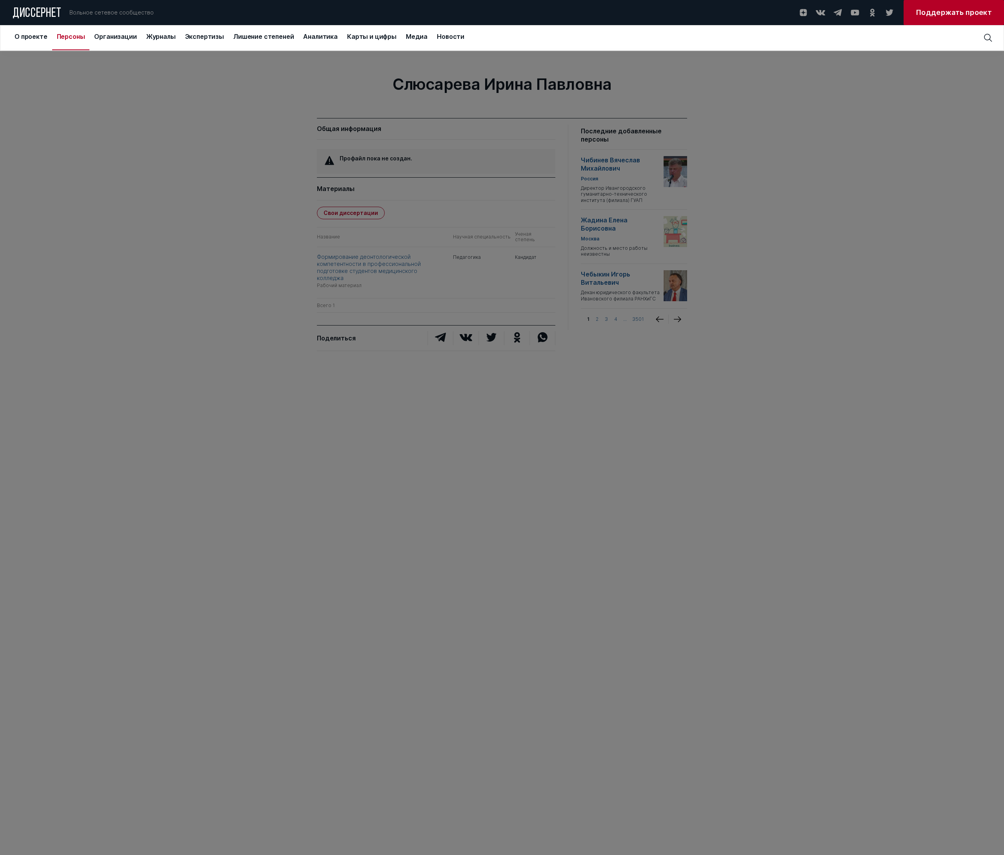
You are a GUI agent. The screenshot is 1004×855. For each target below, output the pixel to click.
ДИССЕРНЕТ (37, 13)
